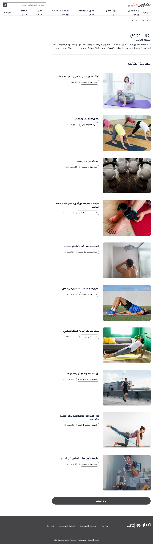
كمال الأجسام (39, 12)
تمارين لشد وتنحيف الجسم (86, 12)
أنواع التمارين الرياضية (134, 12)
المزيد (8, 12)
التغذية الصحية (24, 12)
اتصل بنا (51, 526)
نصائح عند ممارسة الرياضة (60, 12)
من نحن (104, 526)
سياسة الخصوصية (88, 526)
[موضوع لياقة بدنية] (139, 4)
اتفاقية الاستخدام (67, 526)
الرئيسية (147, 13)
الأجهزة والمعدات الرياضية (87, 212)
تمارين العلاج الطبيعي (111, 12)
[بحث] (5, 5)
